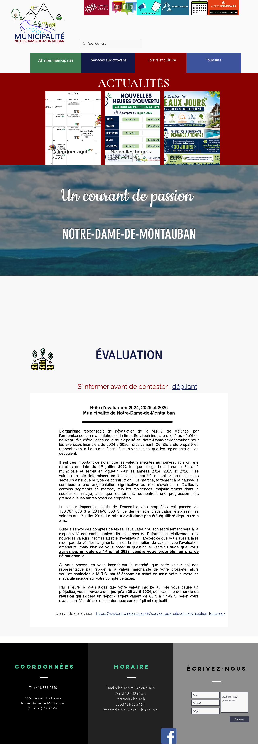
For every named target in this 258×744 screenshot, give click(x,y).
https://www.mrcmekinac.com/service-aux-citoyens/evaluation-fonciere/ (161, 613)
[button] (56, 60)
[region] (56, 70)
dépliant (184, 386)
